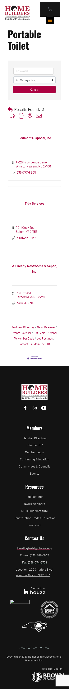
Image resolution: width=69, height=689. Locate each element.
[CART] (50, 9)
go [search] (36, 89)
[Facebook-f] (25, 408)
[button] (50, 20)
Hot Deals (39, 333)
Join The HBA (42, 344)
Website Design (52, 668)
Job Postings (45, 338)
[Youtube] (44, 408)
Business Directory (23, 327)
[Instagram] (34, 408)
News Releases (46, 327)
